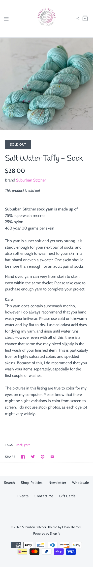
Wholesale (80, 482)
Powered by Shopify (46, 533)
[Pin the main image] (42, 457)
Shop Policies (32, 482)
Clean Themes (71, 527)
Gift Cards (67, 496)
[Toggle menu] (6, 18)
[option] (46, 84)
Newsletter (57, 482)
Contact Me (43, 496)
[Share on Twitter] (33, 457)
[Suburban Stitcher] (46, 18)
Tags (9, 445)
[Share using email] (52, 457)
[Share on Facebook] (23, 457)
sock (19, 445)
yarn (27, 445)
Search (9, 482)
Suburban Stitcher (31, 180)
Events (23, 496)
